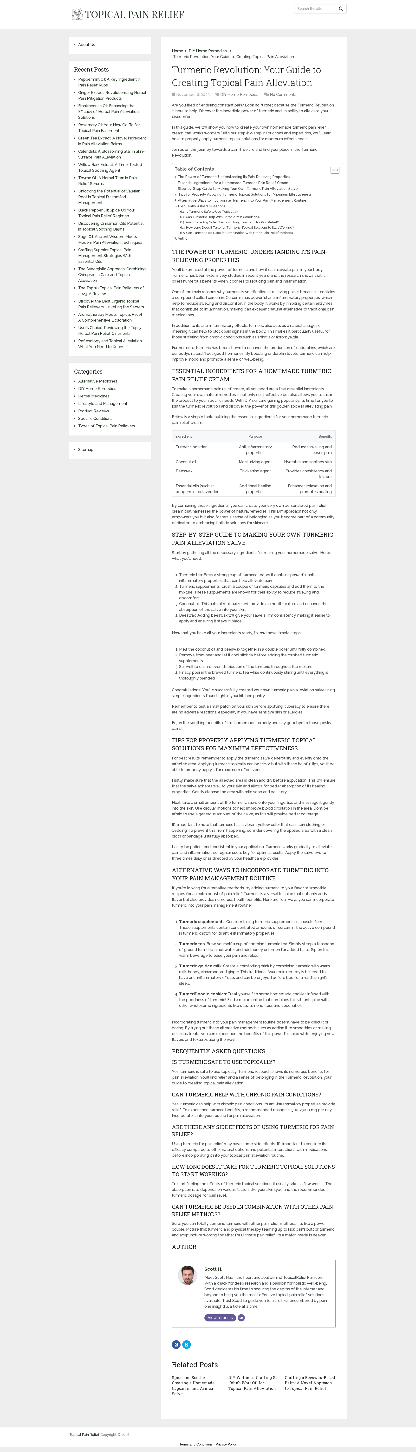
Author (183, 238)
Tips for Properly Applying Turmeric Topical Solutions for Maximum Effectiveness (245, 194)
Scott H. (213, 1269)
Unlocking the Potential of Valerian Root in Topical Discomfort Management (109, 197)
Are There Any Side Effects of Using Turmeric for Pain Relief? (232, 222)
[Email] (241, 1317)
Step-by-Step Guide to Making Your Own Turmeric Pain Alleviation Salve (238, 188)
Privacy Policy (226, 1444)
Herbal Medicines (94, 396)
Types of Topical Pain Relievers (106, 426)
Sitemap (85, 449)
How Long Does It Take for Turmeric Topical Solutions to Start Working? (240, 227)
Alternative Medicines (97, 381)
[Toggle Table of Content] (332, 170)
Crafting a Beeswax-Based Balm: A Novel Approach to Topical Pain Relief (310, 1383)
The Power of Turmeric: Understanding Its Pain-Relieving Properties (234, 177)
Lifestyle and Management (102, 403)
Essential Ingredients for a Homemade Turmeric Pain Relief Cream (233, 183)
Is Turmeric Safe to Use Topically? (212, 211)
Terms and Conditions (196, 1444)
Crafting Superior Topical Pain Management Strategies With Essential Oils (104, 256)
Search (342, 8)
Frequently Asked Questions (201, 206)
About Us (86, 44)
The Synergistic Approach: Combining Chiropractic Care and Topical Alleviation (112, 275)
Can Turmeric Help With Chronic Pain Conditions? (223, 217)
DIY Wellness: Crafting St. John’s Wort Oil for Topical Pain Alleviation (253, 1383)
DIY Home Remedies (239, 94)
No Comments (283, 94)
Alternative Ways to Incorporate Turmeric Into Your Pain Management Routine (242, 200)
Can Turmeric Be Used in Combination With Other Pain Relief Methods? (240, 233)
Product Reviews (93, 411)
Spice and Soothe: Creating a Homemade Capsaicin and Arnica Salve (193, 1385)
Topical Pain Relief (84, 1435)
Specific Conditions (95, 418)
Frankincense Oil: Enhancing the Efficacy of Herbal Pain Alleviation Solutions (108, 112)
